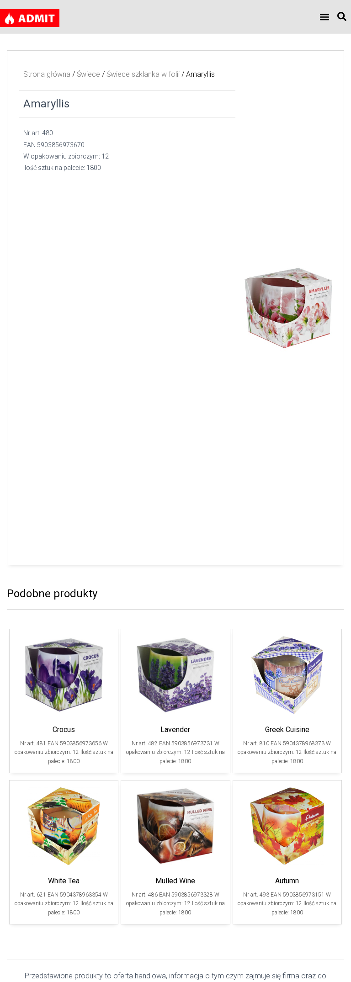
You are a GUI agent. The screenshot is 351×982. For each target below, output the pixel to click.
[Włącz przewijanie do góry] (333, 963)
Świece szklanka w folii (143, 74)
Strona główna (46, 74)
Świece (88, 74)
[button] (324, 17)
